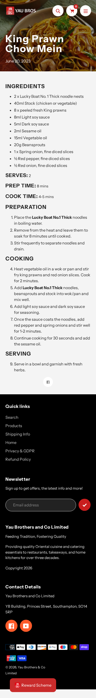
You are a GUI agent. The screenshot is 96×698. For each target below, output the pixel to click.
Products (13, 425)
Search (11, 417)
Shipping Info (17, 434)
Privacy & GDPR (20, 450)
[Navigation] (85, 10)
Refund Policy (18, 459)
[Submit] (85, 505)
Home (10, 442)
